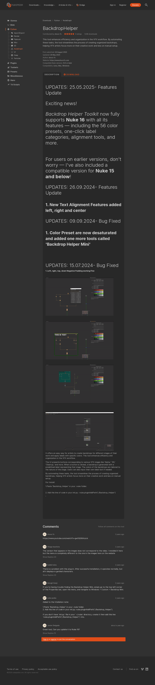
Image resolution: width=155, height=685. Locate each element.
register (54, 639)
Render (16, 36)
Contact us (118, 669)
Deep (16, 55)
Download (72, 74)
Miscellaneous (16, 76)
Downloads (34, 5)
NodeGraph (18, 49)
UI (15, 52)
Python (13, 29)
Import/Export (19, 33)
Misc (15, 42)
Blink (12, 25)
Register (122, 5)
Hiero (12, 80)
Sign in (113, 5)
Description (52, 74)
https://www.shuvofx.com (59, 60)
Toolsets (14, 67)
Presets (13, 72)
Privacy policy (28, 669)
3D (15, 46)
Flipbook (17, 39)
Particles (17, 58)
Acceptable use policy (47, 669)
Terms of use (12, 669)
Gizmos (13, 21)
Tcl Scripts (15, 84)
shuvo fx (58, 34)
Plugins (13, 63)
